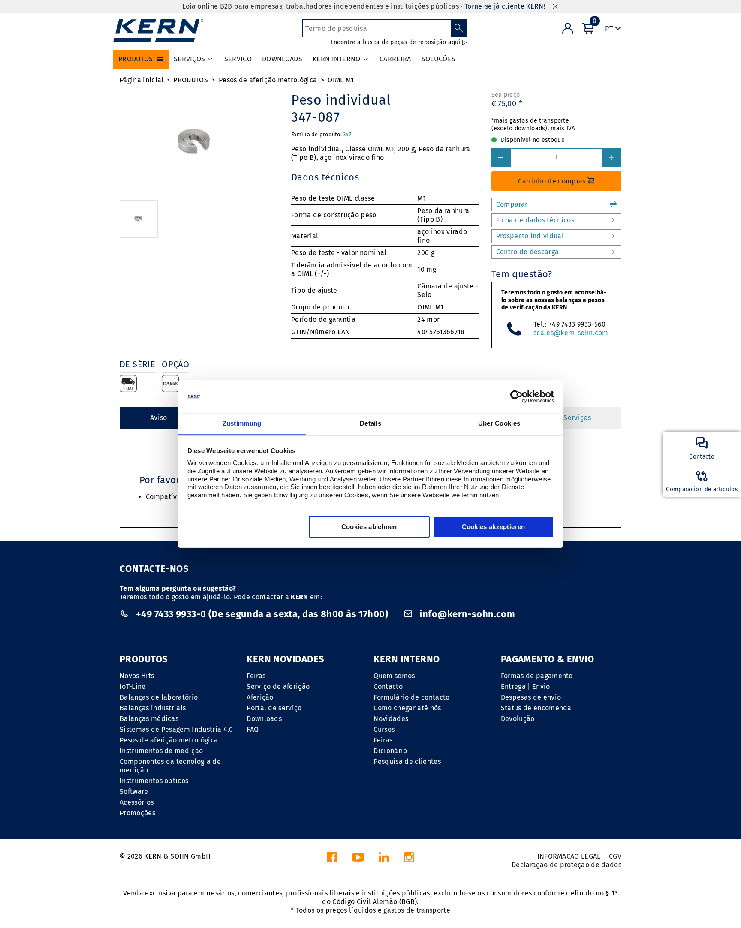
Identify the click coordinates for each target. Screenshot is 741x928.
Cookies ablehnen (369, 527)
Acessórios (137, 802)
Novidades (391, 719)
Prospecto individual (530, 236)
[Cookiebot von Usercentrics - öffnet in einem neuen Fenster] (516, 396)
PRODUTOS (190, 80)
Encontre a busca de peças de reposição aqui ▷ (399, 42)
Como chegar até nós (407, 708)
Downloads (264, 719)
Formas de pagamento (537, 676)
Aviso (158, 418)
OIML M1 (341, 80)
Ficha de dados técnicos (535, 220)
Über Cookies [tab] (499, 423)
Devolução (518, 719)
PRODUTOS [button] (135, 59)
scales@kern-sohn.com (570, 333)
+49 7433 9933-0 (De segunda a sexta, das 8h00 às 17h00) (261, 614)
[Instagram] (409, 859)
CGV (615, 856)
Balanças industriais (153, 708)
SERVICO (238, 59)
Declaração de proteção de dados (566, 865)
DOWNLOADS (282, 59)
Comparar (512, 204)
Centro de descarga (527, 252)
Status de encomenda (536, 708)
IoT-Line (133, 686)
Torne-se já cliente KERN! (504, 6)
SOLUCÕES (439, 59)
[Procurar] (459, 28)
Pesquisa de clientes (407, 761)
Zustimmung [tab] (242, 423)
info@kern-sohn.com (466, 614)
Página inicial (141, 80)
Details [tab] (370, 423)
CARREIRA (395, 59)
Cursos (384, 729)
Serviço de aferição (278, 686)
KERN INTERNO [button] (337, 59)
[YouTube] (358, 859)
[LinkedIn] (384, 859)
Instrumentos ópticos (154, 781)
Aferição (260, 697)
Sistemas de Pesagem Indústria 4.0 (176, 729)
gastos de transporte (416, 910)
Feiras (256, 676)
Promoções (137, 813)
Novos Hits (137, 676)
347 (347, 134)
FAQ (253, 729)
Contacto (388, 686)
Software (134, 791)
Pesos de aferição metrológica (268, 80)
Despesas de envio (531, 697)
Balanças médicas (149, 719)
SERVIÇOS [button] (189, 59)
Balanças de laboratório (159, 697)
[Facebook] (332, 859)
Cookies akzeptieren (493, 527)
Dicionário (390, 751)
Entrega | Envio (525, 686)
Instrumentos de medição (161, 751)
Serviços (577, 418)
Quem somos (394, 676)
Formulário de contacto (411, 697)
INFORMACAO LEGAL (569, 856)
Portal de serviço (274, 708)
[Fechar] (555, 7)
